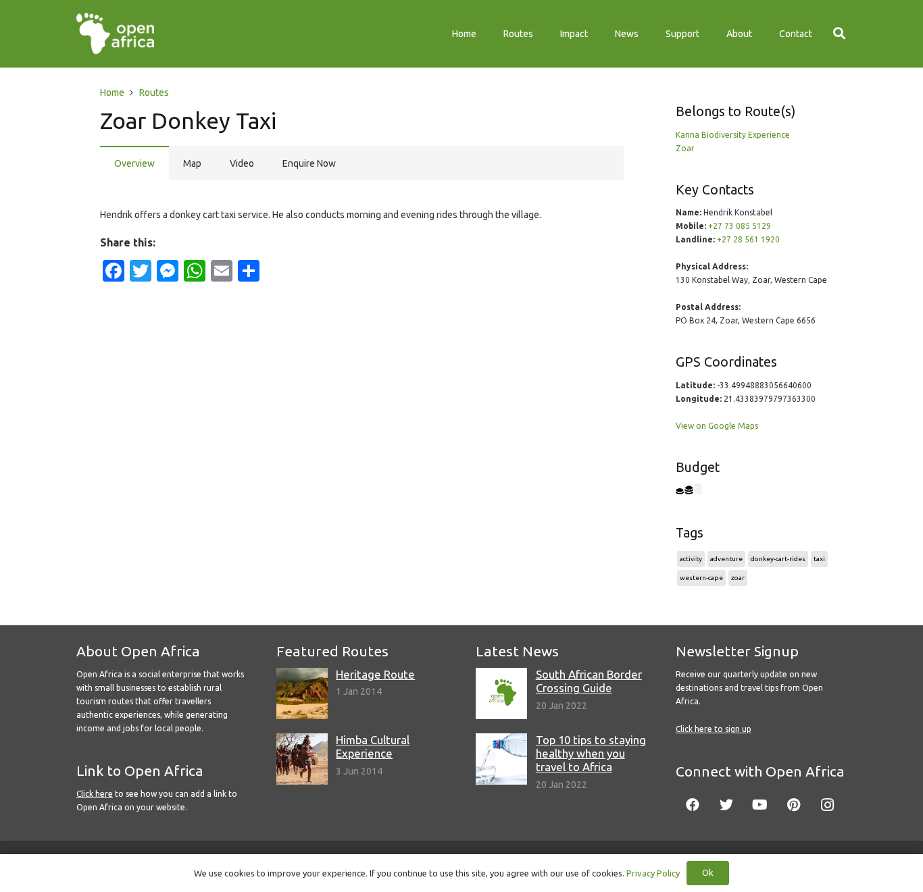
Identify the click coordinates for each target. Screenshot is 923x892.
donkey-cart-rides (778, 558)
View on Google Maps (717, 425)
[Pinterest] (794, 805)
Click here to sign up (713, 729)
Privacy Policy (653, 873)
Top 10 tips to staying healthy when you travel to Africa (591, 753)
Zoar (685, 148)
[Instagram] (828, 805)
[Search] (839, 33)
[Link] (115, 34)
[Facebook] (692, 805)
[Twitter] (726, 805)
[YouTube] (760, 805)
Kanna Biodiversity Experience (733, 134)
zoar (738, 577)
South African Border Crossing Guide (589, 681)
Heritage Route (375, 674)
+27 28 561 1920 (748, 239)
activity (691, 558)
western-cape (701, 577)
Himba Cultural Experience (372, 746)
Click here (94, 793)
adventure (726, 558)
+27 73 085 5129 (739, 225)
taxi (819, 558)
